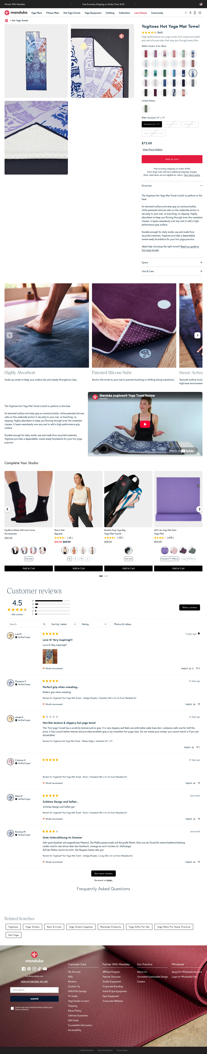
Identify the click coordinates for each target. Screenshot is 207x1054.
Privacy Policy (122, 1050)
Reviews (72, 981)
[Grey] (24, 550)
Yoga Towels (33, 926)
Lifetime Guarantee (78, 1015)
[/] (16, 12)
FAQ (70, 976)
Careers (141, 981)
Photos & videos (122, 624)
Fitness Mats (52, 12)
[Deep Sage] (192, 550)
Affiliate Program (111, 971)
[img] (22, 637)
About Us (142, 971)
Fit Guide (72, 996)
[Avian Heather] (92, 550)
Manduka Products (110, 926)
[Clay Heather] (74, 550)
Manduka (89, 1050)
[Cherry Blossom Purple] (174, 550)
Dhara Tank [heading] (59, 530)
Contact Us (74, 986)
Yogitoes (13, 926)
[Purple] (165, 550)
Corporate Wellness (113, 1000)
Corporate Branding (113, 986)
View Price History (152, 149)
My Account (74, 971)
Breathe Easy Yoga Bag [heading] (114, 530)
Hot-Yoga (13, 934)
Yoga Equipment (93, 12)
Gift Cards (73, 1020)
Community (157, 12)
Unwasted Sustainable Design (152, 976)
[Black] (15, 550)
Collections (124, 12)
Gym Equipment (111, 996)
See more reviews (103, 873)
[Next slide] (197, 335)
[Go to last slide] (8, 509)
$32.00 (58, 541)
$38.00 (108, 541)
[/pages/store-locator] (195, 12)
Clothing (110, 12)
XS (69, 559)
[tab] (101, 576)
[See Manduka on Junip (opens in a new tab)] (110, 880)
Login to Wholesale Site (184, 976)
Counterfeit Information (80, 1025)
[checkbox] (124, 624)
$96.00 (158, 541)
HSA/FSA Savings (77, 991)
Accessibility (74, 1030)
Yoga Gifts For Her (139, 926)
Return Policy (75, 1010)
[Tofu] (65, 550)
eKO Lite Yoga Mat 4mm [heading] (165, 530)
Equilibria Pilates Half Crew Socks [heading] (20, 530)
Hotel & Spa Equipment (115, 991)
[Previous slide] (10, 335)
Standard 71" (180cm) (169, 559)
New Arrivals (54, 926)
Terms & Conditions (105, 1050)
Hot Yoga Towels (71, 12)
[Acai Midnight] (183, 550)
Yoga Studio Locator (78, 1000)
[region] (103, 522)
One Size (28, 559)
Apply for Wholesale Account (187, 971)
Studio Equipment (112, 981)
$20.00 (8, 538)
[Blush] (33, 550)
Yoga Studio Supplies (81, 926)
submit (34, 998)
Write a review (189, 607)
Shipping (72, 1005)
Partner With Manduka (15, 4)
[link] (152, 32)
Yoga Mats (36, 12)
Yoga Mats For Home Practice (173, 926)
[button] (71, 4)
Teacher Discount (111, 976)
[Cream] (42, 550)
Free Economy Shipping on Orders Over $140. (103, 4)
